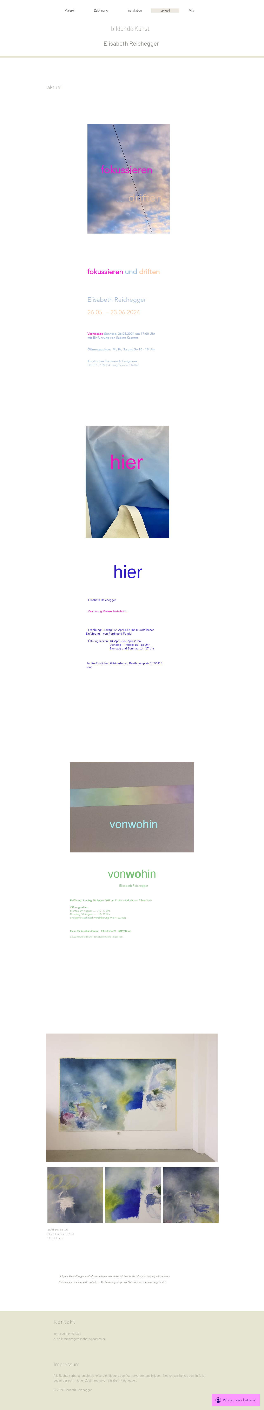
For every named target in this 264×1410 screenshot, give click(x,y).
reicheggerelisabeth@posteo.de (85, 1339)
